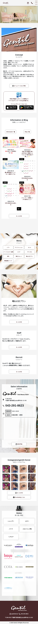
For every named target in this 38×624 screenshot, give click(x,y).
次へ (19, 208)
